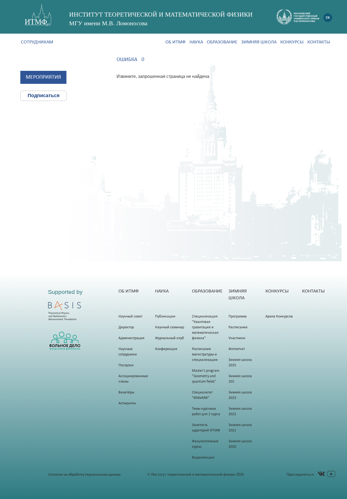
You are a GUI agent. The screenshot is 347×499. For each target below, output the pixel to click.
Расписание (238, 327)
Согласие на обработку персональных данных (84, 475)
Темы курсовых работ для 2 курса (206, 411)
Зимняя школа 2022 (240, 411)
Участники (237, 338)
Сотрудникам (37, 42)
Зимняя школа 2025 (240, 362)
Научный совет (130, 316)
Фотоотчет (237, 349)
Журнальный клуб (169, 338)
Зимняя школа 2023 (240, 395)
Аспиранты (127, 403)
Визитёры (126, 392)
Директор (126, 327)
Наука (196, 42)
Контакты (318, 42)
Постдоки (126, 365)
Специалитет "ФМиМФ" (202, 395)
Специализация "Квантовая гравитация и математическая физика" (205, 327)
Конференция (166, 349)
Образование (222, 42)
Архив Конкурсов (279, 316)
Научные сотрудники (127, 352)
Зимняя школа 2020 (240, 444)
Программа (238, 316)
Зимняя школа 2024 (240, 379)
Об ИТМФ (175, 42)
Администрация (131, 338)
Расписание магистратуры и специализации (205, 354)
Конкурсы (292, 42)
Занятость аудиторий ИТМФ (206, 428)
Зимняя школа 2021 (240, 428)
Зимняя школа (259, 42)
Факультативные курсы (205, 444)
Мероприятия (43, 77)
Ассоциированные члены (133, 379)
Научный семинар (169, 327)
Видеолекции (203, 458)
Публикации (165, 316)
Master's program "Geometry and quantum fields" (205, 376)
